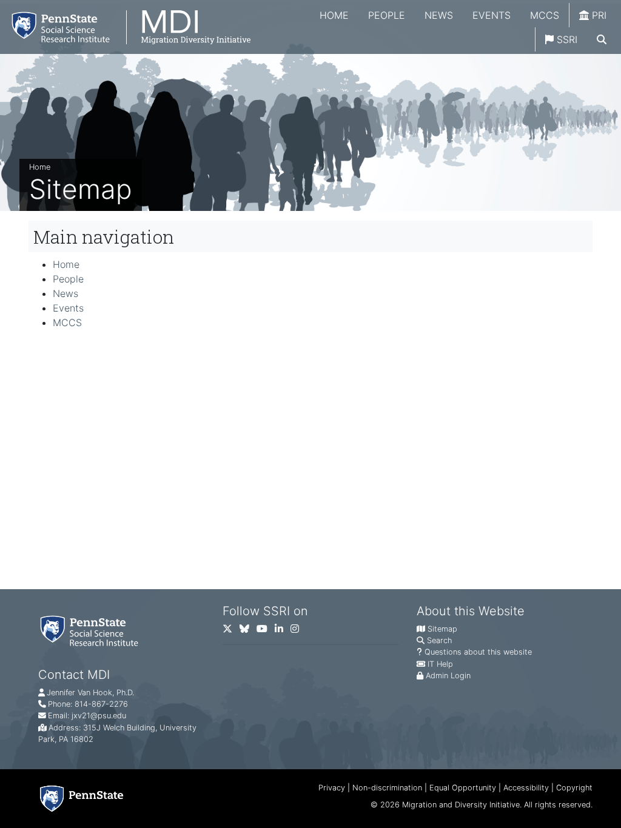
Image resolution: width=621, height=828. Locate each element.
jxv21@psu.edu (99, 715)
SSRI (565, 39)
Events (491, 15)
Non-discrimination (387, 787)
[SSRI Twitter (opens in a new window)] (231, 631)
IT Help (440, 664)
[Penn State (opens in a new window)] (82, 798)
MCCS (544, 15)
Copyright (574, 787)
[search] (601, 39)
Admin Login (448, 675)
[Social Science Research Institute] (92, 630)
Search (439, 640)
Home (334, 15)
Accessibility (526, 787)
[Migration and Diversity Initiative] (125, 27)
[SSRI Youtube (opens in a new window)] (266, 631)
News (439, 15)
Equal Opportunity (462, 787)
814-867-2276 (101, 704)
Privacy (331, 787)
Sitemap (442, 628)
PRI (597, 15)
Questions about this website (478, 651)
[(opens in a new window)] (248, 631)
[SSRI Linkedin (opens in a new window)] (282, 631)
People (386, 15)
